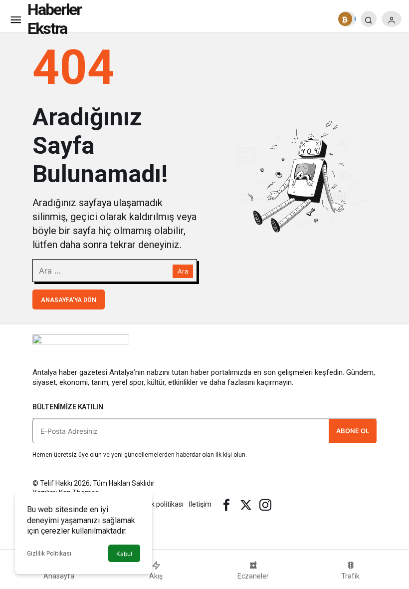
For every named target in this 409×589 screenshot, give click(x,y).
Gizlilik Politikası (49, 553)
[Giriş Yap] (392, 19)
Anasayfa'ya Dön (68, 299)
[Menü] (15, 19)
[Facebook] (226, 504)
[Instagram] (265, 504)
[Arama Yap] (369, 19)
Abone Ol (352, 431)
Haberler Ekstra (54, 19)
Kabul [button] (124, 554)
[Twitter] (246, 504)
